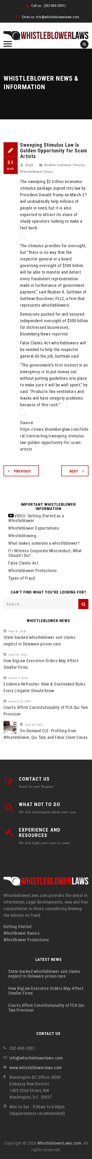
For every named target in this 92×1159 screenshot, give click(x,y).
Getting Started (18, 926)
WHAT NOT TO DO (39, 804)
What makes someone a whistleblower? (44, 543)
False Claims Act (23, 563)
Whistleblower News (36, 171)
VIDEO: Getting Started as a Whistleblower (36, 518)
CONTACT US (34, 779)
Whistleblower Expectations (33, 528)
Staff (29, 165)
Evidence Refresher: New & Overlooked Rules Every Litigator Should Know (44, 687)
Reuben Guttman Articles (64, 165)
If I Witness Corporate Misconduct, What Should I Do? (45, 553)
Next (74, 471)
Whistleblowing (22, 535)
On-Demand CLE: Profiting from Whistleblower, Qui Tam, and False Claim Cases (46, 734)
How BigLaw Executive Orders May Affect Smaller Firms (41, 664)
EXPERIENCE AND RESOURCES (40, 832)
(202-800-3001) (55, 6)
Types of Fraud (21, 578)
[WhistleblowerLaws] (46, 36)
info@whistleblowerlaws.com (57, 17)
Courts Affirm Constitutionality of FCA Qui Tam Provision (46, 710)
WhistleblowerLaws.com (59, 1143)
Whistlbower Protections (26, 939)
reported (60, 333)
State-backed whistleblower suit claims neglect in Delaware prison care (39, 640)
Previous (22, 471)
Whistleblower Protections (32, 570)
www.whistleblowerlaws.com (35, 1067)
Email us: (29, 17)
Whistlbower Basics (22, 933)
